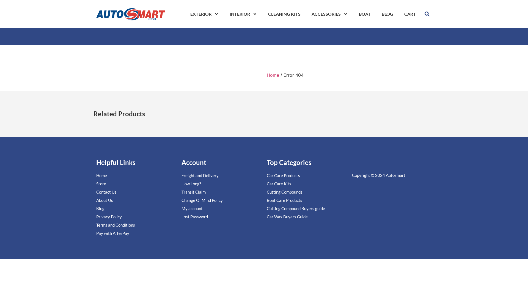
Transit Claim (194, 191)
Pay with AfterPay (112, 233)
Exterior (200, 13)
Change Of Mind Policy (202, 200)
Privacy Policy (109, 216)
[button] (427, 13)
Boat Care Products (284, 200)
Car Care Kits (279, 183)
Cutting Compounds (284, 191)
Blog (387, 13)
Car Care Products (283, 175)
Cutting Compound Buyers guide (296, 208)
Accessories (326, 13)
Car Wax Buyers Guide (287, 216)
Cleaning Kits (284, 13)
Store (101, 183)
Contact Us (106, 191)
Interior (240, 13)
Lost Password (195, 216)
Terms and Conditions (115, 224)
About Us (104, 200)
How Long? (191, 183)
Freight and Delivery (200, 175)
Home (273, 75)
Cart (410, 13)
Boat (365, 13)
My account (192, 208)
